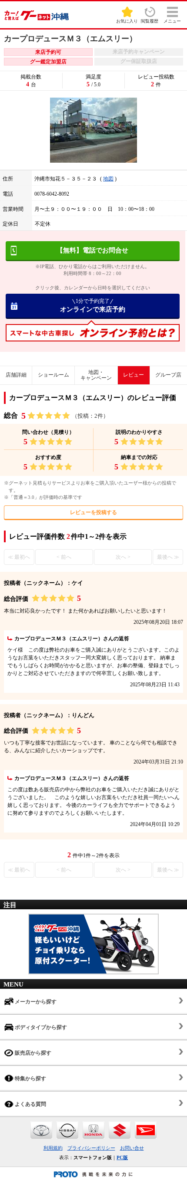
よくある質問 (29, 1104)
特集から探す (29, 1078)
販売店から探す (32, 1053)
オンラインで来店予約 (92, 305)
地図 (108, 179)
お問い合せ (132, 1147)
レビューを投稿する (93, 512)
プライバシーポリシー (91, 1147)
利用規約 (53, 1147)
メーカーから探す (35, 1002)
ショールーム (53, 375)
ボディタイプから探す (40, 1027)
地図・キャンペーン (96, 375)
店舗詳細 (16, 375)
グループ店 (168, 375)
